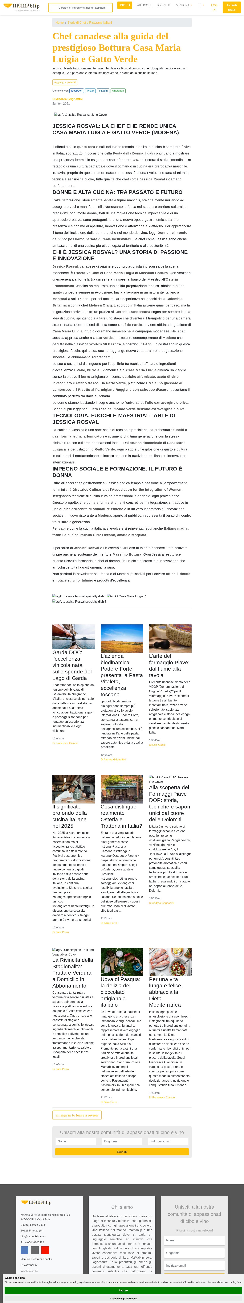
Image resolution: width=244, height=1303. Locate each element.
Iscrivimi (122, 1151)
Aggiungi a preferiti (65, 82)
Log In (214, 7)
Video (125, 5)
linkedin (103, 90)
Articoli (144, 5)
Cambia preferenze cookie (37, 1258)
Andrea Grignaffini (69, 99)
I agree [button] (123, 1290)
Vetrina (183, 5)
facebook (76, 90)
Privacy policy (29, 1264)
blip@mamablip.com (33, 1236)
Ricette (163, 5)
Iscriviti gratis (232, 7)
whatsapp (118, 90)
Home (59, 22)
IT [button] (200, 5)
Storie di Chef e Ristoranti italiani (89, 22)
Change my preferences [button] (123, 1298)
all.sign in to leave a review (77, 1115)
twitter (90, 90)
